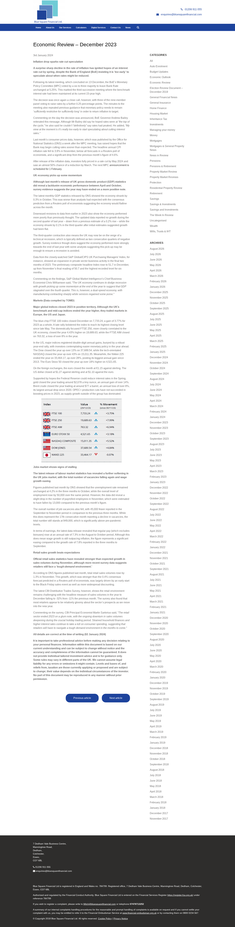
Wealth (154, 226)
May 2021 (155, 590)
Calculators (81, 27)
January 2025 (157, 352)
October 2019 (157, 693)
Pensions (155, 160)
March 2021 (156, 601)
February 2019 (158, 737)
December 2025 (159, 292)
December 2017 (159, 813)
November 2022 (159, 493)
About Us (50, 27)
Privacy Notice (121, 918)
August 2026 (157, 248)
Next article (116, 698)
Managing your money (162, 130)
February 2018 (158, 802)
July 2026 (155, 254)
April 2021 (155, 596)
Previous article (82, 698)
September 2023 (159, 438)
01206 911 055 (43, 867)
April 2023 (155, 466)
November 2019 (159, 688)
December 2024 (159, 357)
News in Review (159, 155)
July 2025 (155, 319)
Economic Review (160, 82)
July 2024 (155, 384)
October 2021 (157, 563)
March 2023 (156, 471)
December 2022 (159, 487)
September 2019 (159, 699)
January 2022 (157, 547)
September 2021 (159, 569)
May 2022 (155, 525)
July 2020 (155, 645)
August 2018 (157, 769)
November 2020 (159, 623)
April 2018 (155, 791)
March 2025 (156, 341)
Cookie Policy (105, 918)
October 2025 (157, 303)
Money (153, 135)
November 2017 (159, 818)
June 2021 (156, 585)
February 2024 (158, 411)
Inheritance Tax (158, 119)
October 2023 (157, 433)
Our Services (65, 27)
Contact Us (115, 27)
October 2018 (157, 759)
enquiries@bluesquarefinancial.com (54, 871)
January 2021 (157, 612)
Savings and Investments (164, 209)
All (151, 61)
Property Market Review (163, 171)
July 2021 (155, 580)
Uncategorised (158, 220)
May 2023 (155, 460)
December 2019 (159, 683)
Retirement (156, 193)
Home (38, 27)
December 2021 (159, 552)
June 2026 (156, 259)
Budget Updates (159, 71)
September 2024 (159, 373)
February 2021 (158, 607)
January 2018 (157, 807)
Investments (156, 124)
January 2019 (157, 742)
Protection (155, 182)
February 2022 (158, 542)
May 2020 (155, 656)
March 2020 (156, 666)
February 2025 (158, 346)
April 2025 (155, 335)
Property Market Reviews (164, 177)
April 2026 (155, 270)
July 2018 (155, 775)
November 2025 (159, 297)
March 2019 (156, 731)
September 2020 (159, 634)
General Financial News (163, 97)
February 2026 (158, 281)
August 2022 (157, 509)
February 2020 (158, 672)
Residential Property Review (166, 188)
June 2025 (156, 324)
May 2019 (155, 721)
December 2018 (159, 748)
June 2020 (156, 650)
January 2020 (157, 677)
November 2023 (159, 428)
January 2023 (157, 482)
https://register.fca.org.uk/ (180, 895)
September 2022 (159, 504)
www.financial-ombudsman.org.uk (139, 913)
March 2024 (156, 406)
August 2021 (157, 574)
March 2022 (156, 536)
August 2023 (157, 444)
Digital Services (98, 27)
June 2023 (156, 455)
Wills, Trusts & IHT (160, 231)
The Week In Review (161, 215)
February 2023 (158, 476)
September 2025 (159, 308)
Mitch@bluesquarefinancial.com (99, 904)
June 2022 (156, 520)
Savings (154, 198)
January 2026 (157, 286)
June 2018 (156, 780)
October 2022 (157, 498)
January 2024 (157, 417)
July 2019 (155, 710)
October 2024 (157, 368)
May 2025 (155, 330)
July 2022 (155, 514)
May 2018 (155, 786)
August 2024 (157, 379)
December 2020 (159, 618)
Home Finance (158, 108)
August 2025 (157, 314)
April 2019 (155, 726)
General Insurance (160, 102)
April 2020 (155, 661)
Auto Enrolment (158, 66)
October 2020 (157, 628)
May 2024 (155, 395)
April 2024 (155, 400)
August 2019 (157, 704)
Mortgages (156, 140)
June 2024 (156, 390)
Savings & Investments (163, 204)
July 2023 (155, 449)
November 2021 (159, 558)
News (128, 27)
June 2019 (156, 715)
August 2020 (157, 639)
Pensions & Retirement (163, 166)
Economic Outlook (160, 77)
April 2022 (155, 531)
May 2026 (155, 265)
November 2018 (159, 753)
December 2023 (159, 422)
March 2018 (156, 797)
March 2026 (156, 276)
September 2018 (159, 764)
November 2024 (159, 362)
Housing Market (159, 113)
